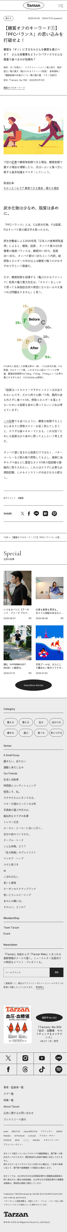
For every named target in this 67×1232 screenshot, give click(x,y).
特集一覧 (9, 1100)
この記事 (9, 421)
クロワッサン (47, 1131)
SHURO (36, 1140)
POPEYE (7, 1140)
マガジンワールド (51, 1140)
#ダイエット (10, 498)
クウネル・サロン (47, 1135)
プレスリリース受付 (15, 1119)
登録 (56, 972)
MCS (17, 1140)
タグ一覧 (9, 1093)
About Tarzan (11, 1106)
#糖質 (21, 498)
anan (6, 1131)
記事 (14, 162)
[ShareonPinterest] (54, 513)
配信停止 (40, 987)
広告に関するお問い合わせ (19, 1112)
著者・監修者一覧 (14, 1087)
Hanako (7, 1135)
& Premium (19, 1135)
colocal (32, 1135)
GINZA (59, 1131)
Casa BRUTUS (30, 1131)
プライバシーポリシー (13, 1144)
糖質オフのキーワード (14, 87)
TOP (6, 537)
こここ (26, 1140)
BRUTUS (16, 1131)
